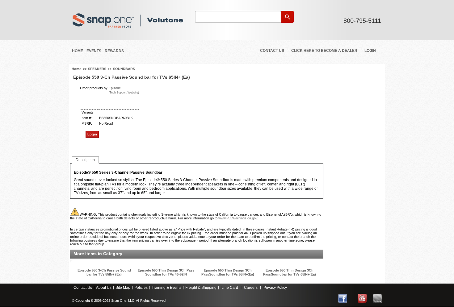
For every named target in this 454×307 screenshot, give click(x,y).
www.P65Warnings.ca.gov (237, 218)
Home (77, 51)
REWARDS (114, 51)
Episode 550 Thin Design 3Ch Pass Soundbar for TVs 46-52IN (166, 272)
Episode (115, 88)
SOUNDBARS (124, 69)
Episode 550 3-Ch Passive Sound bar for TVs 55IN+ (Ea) (104, 272)
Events (93, 51)
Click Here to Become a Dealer (324, 50)
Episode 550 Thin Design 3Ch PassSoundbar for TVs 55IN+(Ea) (227, 272)
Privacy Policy (275, 287)
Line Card (229, 287)
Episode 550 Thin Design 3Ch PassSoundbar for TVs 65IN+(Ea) (289, 272)
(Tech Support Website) (124, 92)
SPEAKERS (97, 69)
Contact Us (272, 50)
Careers (251, 287)
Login (370, 50)
